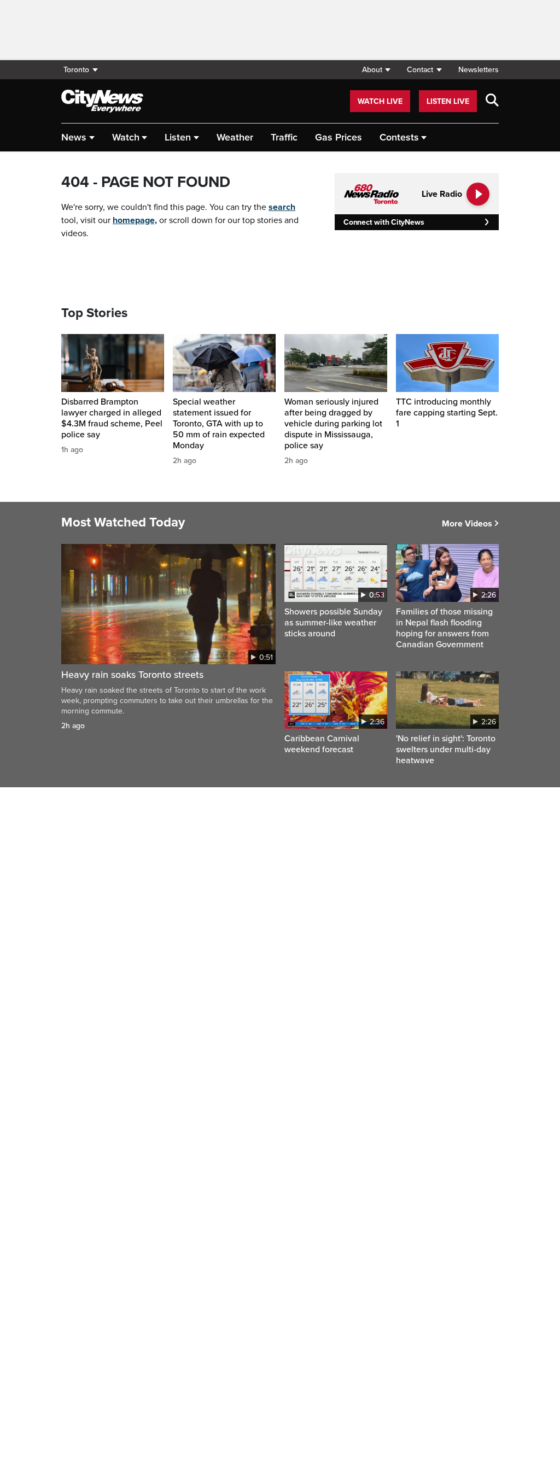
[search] (492, 101)
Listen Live (448, 101)
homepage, (135, 220)
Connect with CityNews (383, 222)
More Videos (467, 523)
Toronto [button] (76, 69)
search (282, 207)
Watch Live (380, 101)
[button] (376, 69)
